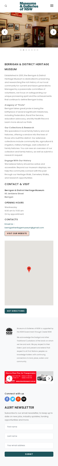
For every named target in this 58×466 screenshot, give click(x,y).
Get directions (15, 311)
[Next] (53, 32)
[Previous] (5, 32)
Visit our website (17, 233)
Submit (29, 454)
